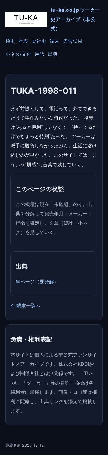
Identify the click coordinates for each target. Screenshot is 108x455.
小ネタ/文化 (18, 54)
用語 (39, 54)
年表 (23, 41)
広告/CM (72, 41)
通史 (10, 41)
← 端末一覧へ (25, 306)
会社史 (39, 41)
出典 (53, 54)
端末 (54, 41)
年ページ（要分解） (37, 282)
